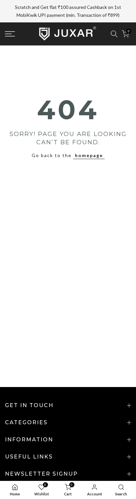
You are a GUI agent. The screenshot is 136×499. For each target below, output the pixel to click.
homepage (89, 155)
